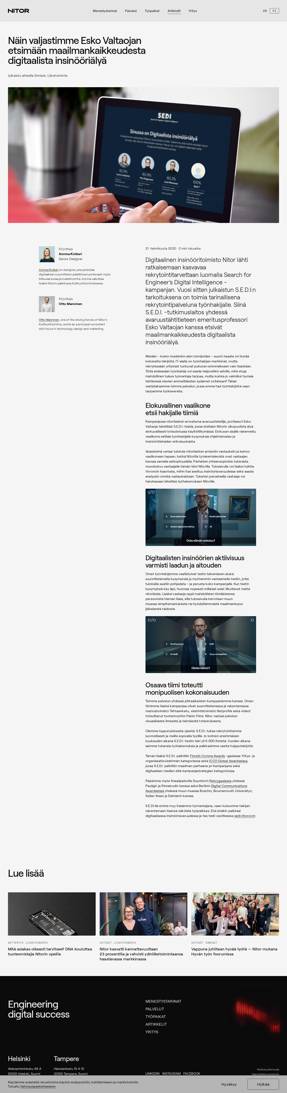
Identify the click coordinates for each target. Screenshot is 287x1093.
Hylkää (263, 1084)
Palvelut (154, 1008)
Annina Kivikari (49, 270)
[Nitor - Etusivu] (18, 11)
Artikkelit (156, 1024)
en (265, 10)
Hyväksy (229, 1084)
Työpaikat (155, 1016)
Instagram (171, 1073)
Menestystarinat (163, 1001)
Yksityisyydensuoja (268, 1069)
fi (274, 10)
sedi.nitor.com (244, 816)
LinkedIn (152, 1073)
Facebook (191, 1073)
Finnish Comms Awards (207, 756)
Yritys (151, 1031)
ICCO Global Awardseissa (228, 761)
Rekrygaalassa (220, 781)
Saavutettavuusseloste (265, 1074)
